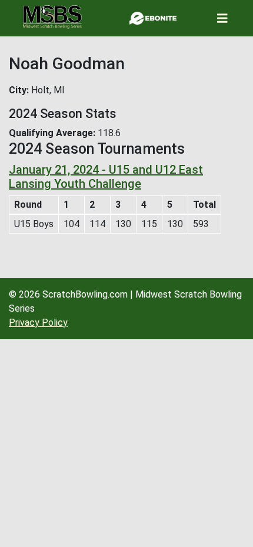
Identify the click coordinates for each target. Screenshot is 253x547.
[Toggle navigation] (222, 18)
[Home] (52, 17)
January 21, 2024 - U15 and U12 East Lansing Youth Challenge (106, 177)
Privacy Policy (38, 322)
